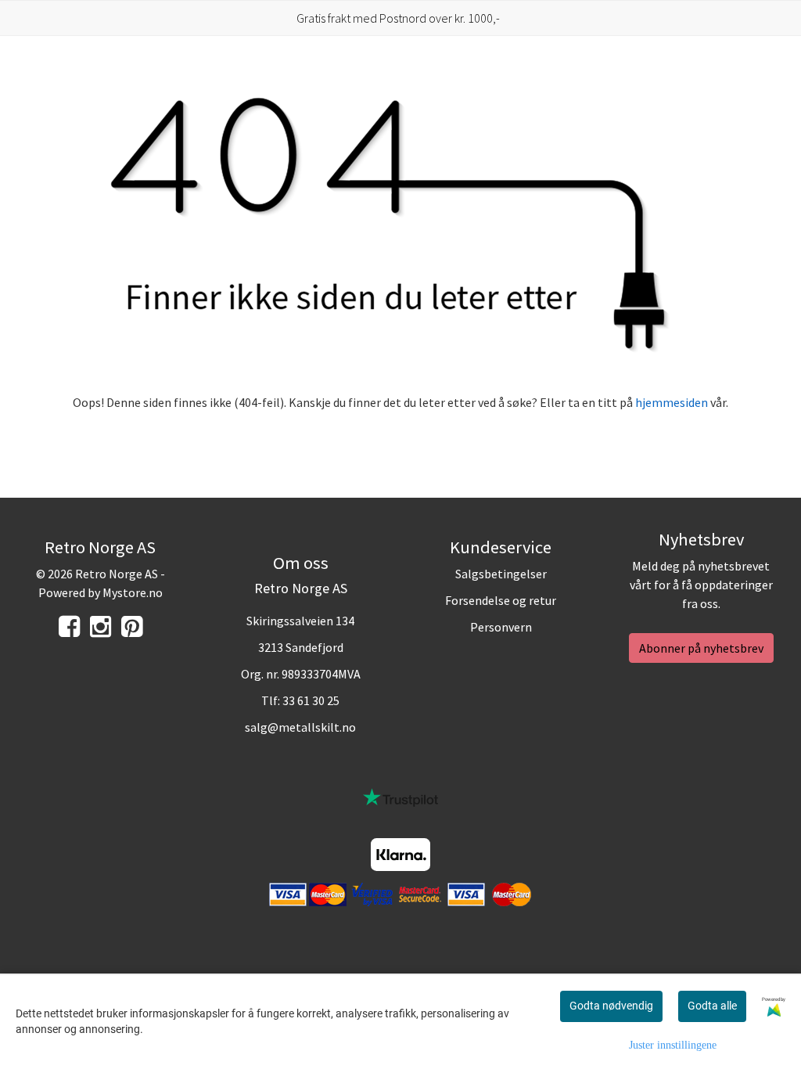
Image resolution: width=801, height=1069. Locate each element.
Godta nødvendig (611, 1005)
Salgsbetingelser (501, 573)
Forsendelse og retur (500, 600)
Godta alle (712, 1005)
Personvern (501, 627)
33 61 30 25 (310, 700)
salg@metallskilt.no (300, 727)
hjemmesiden (671, 402)
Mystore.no (132, 592)
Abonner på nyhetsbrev (701, 648)
